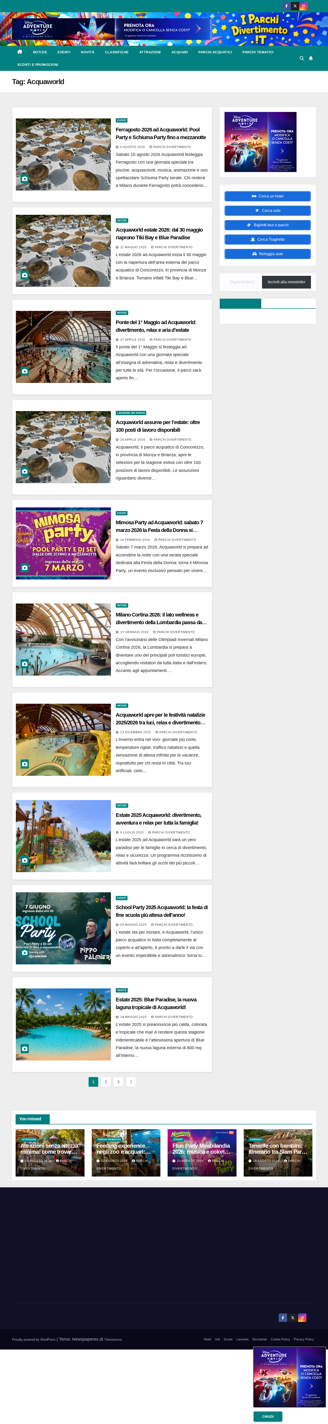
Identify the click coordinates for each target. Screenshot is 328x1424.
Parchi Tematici (258, 52)
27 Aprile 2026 (133, 339)
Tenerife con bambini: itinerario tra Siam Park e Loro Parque (276, 1151)
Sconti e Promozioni (37, 65)
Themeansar (112, 1339)
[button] (302, 58)
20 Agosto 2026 (191, 1161)
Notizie (40, 52)
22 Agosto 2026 (115, 1161)
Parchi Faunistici (109, 1139)
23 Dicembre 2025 (136, 732)
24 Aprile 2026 (133, 439)
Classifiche (117, 52)
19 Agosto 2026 (267, 1161)
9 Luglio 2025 (132, 832)
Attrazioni (150, 52)
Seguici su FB (237, 303)
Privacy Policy (304, 1339)
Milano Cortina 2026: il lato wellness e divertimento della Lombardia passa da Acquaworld (159, 622)
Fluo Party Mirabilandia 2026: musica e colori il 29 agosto (201, 1151)
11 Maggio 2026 (133, 247)
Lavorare (243, 1339)
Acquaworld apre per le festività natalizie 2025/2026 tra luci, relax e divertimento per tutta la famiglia (160, 722)
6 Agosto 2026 (133, 147)
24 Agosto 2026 (39, 1161)
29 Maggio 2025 (134, 924)
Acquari (179, 52)
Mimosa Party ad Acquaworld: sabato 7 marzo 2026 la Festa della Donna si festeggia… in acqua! (159, 530)
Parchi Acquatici (215, 52)
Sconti (228, 1339)
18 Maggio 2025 (134, 1017)
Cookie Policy (280, 1339)
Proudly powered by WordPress (34, 1339)
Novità (87, 52)
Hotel (207, 1339)
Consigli (256, 1139)
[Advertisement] (60, 1246)
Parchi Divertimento (172, 147)
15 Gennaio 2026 (135, 632)
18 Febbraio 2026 (135, 540)
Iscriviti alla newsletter (286, 282)
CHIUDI (268, 1416)
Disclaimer (259, 1339)
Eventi (64, 52)
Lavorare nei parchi (131, 413)
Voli (217, 1339)
